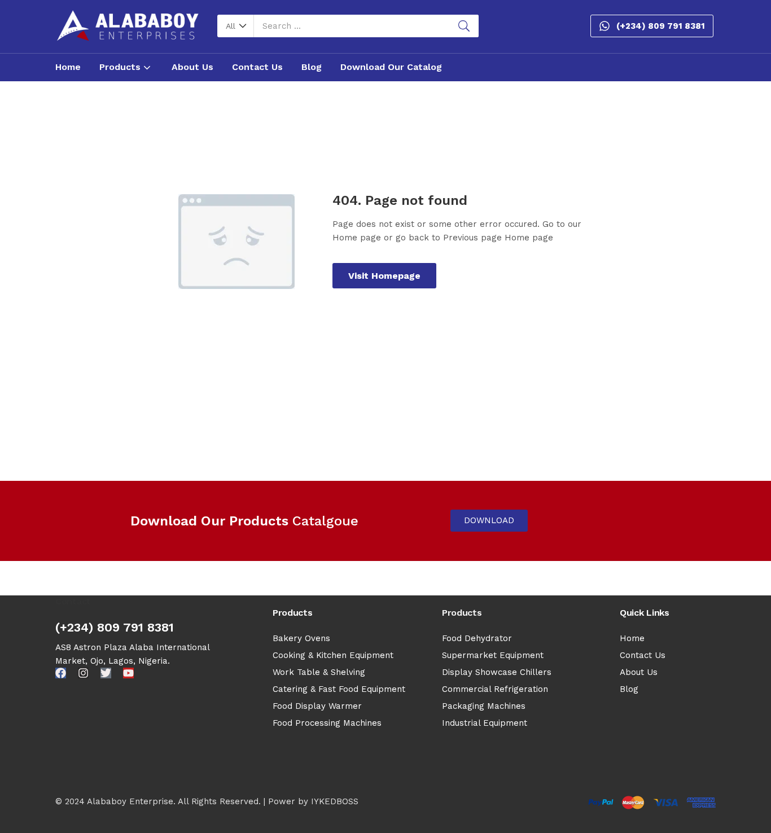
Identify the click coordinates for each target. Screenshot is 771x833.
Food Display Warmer (317, 706)
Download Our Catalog (391, 67)
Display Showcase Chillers (496, 672)
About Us (192, 67)
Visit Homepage (384, 275)
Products (121, 67)
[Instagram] (83, 673)
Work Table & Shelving (319, 672)
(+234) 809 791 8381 (660, 26)
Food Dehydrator (477, 638)
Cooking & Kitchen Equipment (333, 655)
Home (68, 67)
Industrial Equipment (484, 723)
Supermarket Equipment (493, 655)
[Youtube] (128, 673)
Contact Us (257, 67)
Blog (311, 67)
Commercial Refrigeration (495, 689)
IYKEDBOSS (334, 801)
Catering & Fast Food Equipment (339, 689)
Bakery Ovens (301, 638)
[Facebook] (60, 673)
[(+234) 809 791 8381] (604, 26)
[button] (235, 26)
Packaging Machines (483, 706)
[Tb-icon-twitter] (105, 673)
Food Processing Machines (327, 723)
